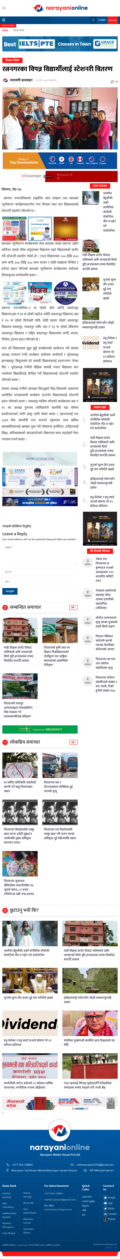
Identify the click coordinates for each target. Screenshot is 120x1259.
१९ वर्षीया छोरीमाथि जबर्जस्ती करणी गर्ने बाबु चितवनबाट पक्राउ (20, 787)
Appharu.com (111, 1247)
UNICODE (112, 20)
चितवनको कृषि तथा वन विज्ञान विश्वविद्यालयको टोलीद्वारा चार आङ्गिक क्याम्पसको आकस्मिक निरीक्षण (57, 656)
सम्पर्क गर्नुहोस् (88, 1201)
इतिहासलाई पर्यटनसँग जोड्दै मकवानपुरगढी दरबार (98, 325)
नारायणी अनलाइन (21, 80)
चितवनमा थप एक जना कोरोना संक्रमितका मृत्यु (105, 664)
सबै (73, 608)
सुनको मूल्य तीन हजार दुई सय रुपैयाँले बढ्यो (109, 289)
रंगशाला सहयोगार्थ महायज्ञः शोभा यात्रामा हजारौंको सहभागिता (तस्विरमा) (106, 599)
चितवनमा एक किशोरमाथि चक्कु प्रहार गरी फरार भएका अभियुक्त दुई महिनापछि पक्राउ (60, 834)
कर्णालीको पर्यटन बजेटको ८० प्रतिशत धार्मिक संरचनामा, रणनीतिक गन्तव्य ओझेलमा (28, 1085)
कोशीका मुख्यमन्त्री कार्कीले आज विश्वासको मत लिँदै (89, 1043)
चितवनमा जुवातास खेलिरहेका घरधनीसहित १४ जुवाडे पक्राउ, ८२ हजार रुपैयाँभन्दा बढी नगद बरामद (19, 887)
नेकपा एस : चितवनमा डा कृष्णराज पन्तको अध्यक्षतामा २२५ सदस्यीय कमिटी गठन (104, 570)
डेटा (83, 1215)
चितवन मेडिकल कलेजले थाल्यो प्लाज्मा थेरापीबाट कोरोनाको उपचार (105, 643)
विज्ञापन (85, 1206)
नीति (84, 1211)
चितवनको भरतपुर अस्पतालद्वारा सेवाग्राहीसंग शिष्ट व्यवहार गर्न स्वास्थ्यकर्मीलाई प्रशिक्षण (18, 710)
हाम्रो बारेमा (87, 1197)
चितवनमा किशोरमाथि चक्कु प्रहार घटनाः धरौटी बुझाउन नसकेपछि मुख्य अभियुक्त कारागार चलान (19, 836)
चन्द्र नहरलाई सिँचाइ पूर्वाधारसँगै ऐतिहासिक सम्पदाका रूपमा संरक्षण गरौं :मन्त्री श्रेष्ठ (88, 1085)
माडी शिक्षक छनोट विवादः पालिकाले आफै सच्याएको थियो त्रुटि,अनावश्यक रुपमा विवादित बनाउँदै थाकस (18, 654)
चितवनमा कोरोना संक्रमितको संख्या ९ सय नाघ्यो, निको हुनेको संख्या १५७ (106, 684)
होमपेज (5, 30)
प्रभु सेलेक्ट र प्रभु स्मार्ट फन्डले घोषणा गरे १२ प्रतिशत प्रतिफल (110, 350)
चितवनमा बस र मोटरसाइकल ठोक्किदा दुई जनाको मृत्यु (58, 787)
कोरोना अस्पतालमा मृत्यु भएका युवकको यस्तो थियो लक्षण (106, 622)
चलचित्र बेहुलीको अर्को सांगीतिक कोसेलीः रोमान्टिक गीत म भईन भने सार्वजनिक (109, 212)
